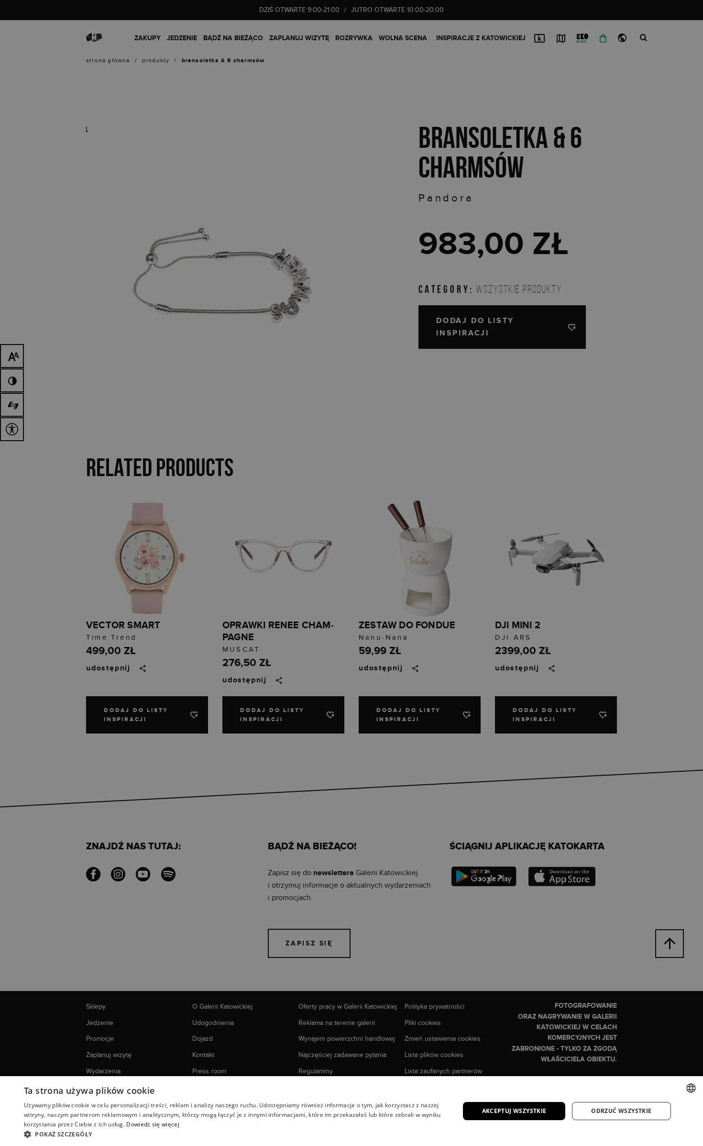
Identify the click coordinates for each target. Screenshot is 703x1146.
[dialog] (351, 573)
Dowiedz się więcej (152, 1124)
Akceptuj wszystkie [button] (514, 1111)
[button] (235, 1134)
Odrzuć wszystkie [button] (621, 1111)
